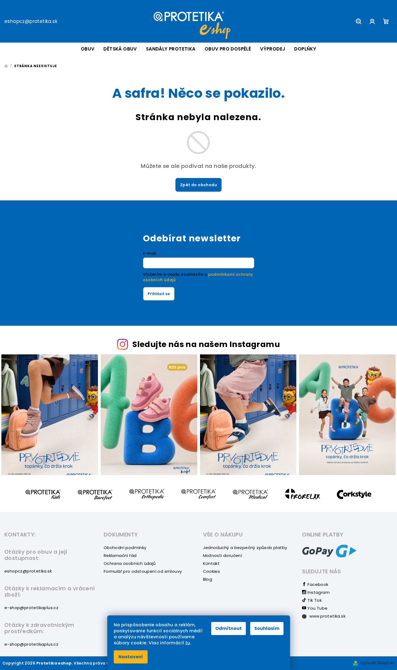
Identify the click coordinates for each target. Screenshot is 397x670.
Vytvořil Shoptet (377, 663)
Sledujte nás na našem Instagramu (206, 344)
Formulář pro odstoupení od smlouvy (143, 571)
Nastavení (130, 657)
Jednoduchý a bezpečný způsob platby (245, 547)
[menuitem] (87, 49)
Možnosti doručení (222, 555)
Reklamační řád (120, 555)
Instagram (318, 592)
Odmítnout (228, 628)
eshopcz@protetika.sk (30, 21)
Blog (207, 579)
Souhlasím (266, 628)
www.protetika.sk (326, 616)
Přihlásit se (159, 294)
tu (187, 643)
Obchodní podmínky (125, 547)
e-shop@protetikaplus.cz (31, 607)
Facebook (317, 584)
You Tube (316, 608)
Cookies (211, 571)
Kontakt (211, 563)
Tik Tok (314, 600)
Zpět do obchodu (198, 185)
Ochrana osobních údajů (130, 563)
